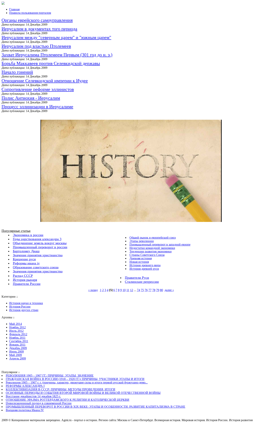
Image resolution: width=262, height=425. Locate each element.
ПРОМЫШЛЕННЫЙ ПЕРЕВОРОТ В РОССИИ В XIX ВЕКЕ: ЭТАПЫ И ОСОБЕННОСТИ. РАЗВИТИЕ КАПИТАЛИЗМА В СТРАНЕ (95, 406)
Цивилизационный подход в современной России (39, 403)
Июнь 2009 (16, 351)
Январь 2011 (17, 344)
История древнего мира (145, 265)
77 (150, 290)
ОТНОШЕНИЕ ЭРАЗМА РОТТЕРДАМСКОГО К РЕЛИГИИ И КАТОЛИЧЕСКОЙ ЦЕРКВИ (67, 399)
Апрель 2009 (17, 358)
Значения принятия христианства (38, 271)
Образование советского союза (35, 267)
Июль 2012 (16, 330)
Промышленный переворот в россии (40, 247)
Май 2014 (15, 323)
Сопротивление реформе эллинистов (38, 89)
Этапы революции (141, 241)
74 (138, 290)
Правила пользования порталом (30, 12)
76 (146, 290)
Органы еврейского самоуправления (37, 20)
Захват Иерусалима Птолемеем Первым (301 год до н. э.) (57, 54)
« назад (93, 290)
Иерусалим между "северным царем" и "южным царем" (56, 37)
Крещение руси (24, 259)
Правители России (26, 284)
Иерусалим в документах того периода (39, 28)
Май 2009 (15, 355)
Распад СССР (23, 276)
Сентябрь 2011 (18, 341)
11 (127, 290)
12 (131, 290)
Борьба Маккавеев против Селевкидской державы (51, 63)
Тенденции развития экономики (150, 251)
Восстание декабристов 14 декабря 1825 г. (33, 396)
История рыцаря (25, 280)
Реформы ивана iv (26, 263)
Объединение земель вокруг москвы (40, 243)
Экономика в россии (28, 235)
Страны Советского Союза (147, 254)
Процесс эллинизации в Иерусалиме (37, 106)
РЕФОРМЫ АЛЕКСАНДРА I (25, 386)
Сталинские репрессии (142, 282)
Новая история (139, 261)
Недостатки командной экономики (152, 248)
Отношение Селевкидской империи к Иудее (45, 80)
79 (157, 290)
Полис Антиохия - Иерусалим (31, 97)
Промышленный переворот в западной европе (159, 244)
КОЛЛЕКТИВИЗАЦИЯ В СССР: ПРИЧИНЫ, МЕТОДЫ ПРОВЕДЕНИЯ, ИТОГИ (60, 389)
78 (153, 290)
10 (124, 290)
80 (161, 290)
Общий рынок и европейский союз (152, 237)
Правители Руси (137, 278)
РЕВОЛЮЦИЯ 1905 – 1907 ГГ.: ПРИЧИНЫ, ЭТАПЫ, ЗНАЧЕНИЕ (50, 375)
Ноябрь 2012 (17, 327)
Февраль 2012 (18, 334)
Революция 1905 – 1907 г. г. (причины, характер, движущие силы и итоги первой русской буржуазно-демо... (77, 382)
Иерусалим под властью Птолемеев (36, 46)
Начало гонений (17, 72)
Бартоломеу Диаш (26, 251)
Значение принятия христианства (38, 255)
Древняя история (140, 258)
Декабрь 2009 (18, 348)
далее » (169, 290)
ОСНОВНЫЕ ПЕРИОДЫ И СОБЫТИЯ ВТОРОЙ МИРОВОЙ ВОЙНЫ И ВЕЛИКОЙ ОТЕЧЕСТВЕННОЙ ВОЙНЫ (83, 392)
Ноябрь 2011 (17, 337)
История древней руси (144, 268)
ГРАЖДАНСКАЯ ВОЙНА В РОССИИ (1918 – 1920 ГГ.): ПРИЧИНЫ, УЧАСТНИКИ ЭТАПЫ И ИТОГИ (75, 379)
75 (142, 290)
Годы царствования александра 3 (37, 239)
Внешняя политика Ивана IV (25, 410)
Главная (14, 9)
